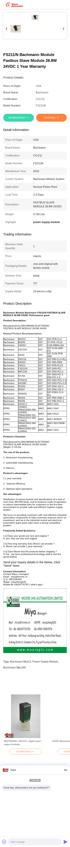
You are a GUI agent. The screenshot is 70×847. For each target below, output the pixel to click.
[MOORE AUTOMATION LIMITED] (14, 4)
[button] (8, 722)
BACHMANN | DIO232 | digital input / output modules (23, 743)
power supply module (45, 661)
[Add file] (4, 841)
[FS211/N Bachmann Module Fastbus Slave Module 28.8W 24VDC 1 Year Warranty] (35, 17)
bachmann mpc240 (14, 667)
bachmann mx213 (20, 661)
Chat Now (50, 117)
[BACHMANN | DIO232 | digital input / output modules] (25, 716)
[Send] (65, 841)
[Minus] (65, 770)
